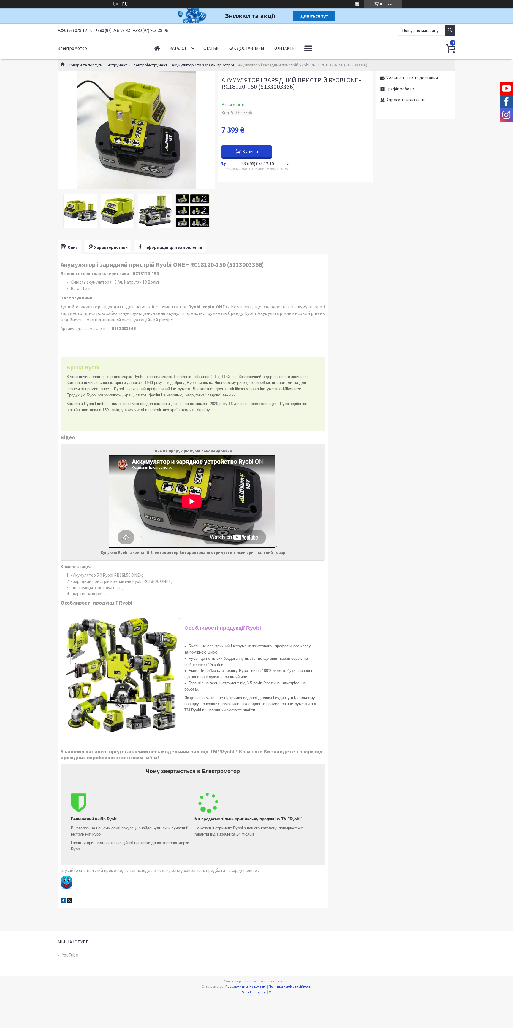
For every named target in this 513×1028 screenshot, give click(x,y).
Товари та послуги (85, 65)
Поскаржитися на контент (246, 986)
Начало (157, 48)
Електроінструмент (149, 65)
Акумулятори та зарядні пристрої (203, 65)
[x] (69, 901)
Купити (250, 151)
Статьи (211, 48)
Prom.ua (282, 981)
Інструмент (117, 65)
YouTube (70, 955)
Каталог (178, 48)
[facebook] (63, 901)
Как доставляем (246, 48)
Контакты (284, 48)
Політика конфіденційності (290, 986)
